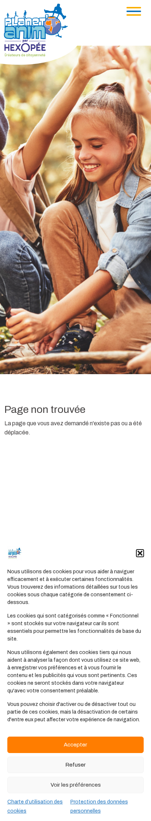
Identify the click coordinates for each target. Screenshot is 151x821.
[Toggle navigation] (134, 11)
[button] (140, 553)
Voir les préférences (76, 785)
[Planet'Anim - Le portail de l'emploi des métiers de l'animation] (42, 34)
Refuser (75, 765)
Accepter (75, 745)
